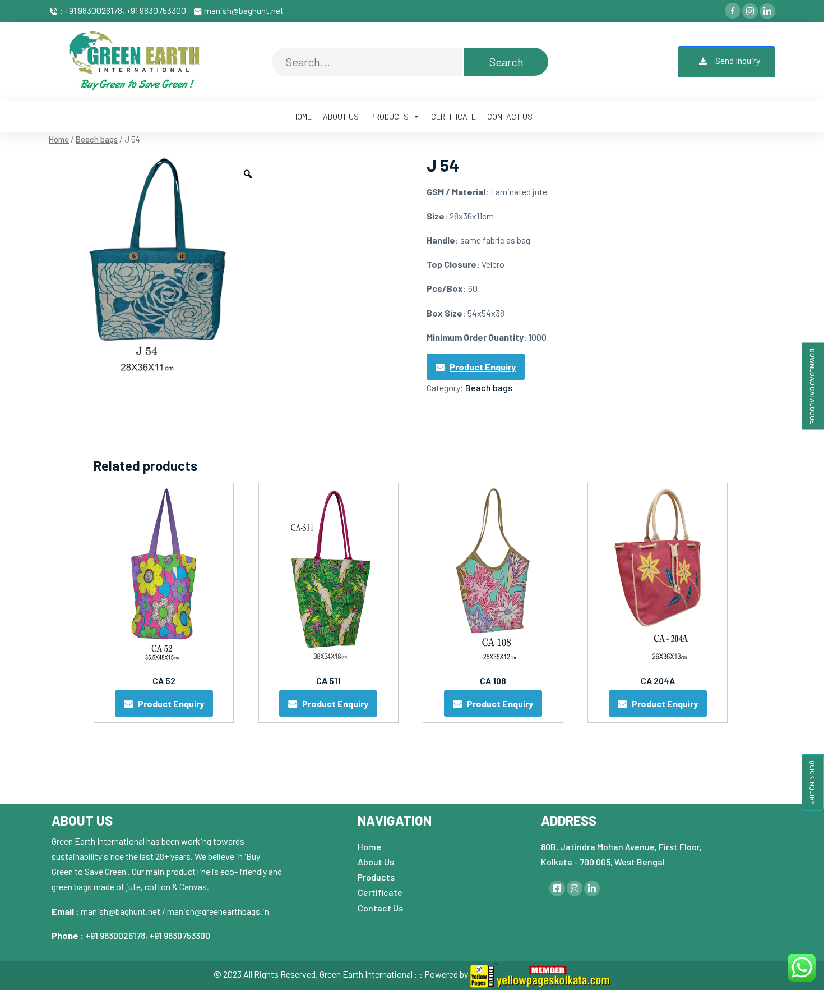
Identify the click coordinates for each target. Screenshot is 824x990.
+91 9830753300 (179, 935)
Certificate (380, 892)
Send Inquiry (737, 60)
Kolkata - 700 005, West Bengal (603, 861)
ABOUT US (341, 116)
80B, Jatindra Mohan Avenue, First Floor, (621, 846)
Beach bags (97, 139)
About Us (376, 861)
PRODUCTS (389, 116)
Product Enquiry (483, 366)
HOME (302, 116)
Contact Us (380, 907)
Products (376, 877)
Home (59, 139)
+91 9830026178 (115, 935)
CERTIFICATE (453, 116)
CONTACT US (510, 116)
